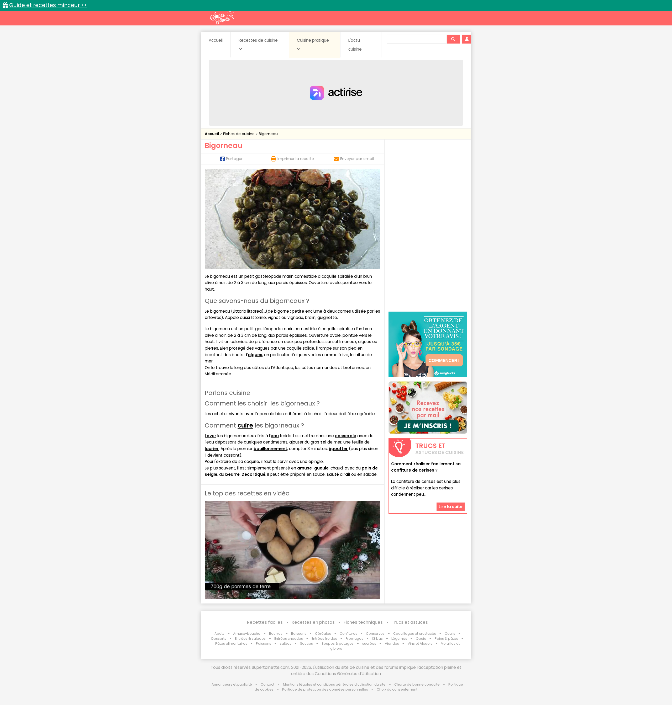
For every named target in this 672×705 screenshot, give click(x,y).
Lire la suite (451, 506)
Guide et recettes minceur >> (48, 5)
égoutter (338, 448)
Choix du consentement (397, 689)
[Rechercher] (453, 39)
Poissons (263, 643)
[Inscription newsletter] (427, 407)
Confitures (348, 633)
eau (275, 436)
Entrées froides (324, 638)
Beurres (275, 633)
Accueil (216, 40)
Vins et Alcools (420, 643)
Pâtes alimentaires (231, 643)
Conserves (375, 633)
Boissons (298, 633)
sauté (333, 474)
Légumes (399, 638)
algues (255, 354)
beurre (232, 474)
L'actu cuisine (355, 45)
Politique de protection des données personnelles (325, 689)
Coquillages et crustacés (414, 633)
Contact (267, 684)
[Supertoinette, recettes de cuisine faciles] (222, 17)
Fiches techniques (363, 622)
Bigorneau (268, 133)
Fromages (354, 638)
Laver (210, 436)
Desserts (218, 638)
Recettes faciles (265, 622)
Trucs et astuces (410, 622)
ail (347, 474)
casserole (345, 436)
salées (285, 643)
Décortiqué (253, 474)
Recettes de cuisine (258, 40)
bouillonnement (270, 448)
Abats (219, 633)
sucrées (369, 643)
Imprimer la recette (295, 158)
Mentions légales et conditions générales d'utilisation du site (334, 684)
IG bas (377, 638)
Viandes (392, 643)
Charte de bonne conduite (417, 684)
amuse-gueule (313, 468)
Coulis (450, 633)
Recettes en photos (313, 622)
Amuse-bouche (246, 633)
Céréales (323, 633)
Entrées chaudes (288, 638)
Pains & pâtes (446, 638)
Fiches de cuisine (239, 133)
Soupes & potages (338, 643)
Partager (234, 158)
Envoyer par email (357, 158)
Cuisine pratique (313, 40)
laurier (212, 448)
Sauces (306, 643)
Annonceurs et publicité (232, 684)
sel (323, 442)
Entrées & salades (250, 638)
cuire (245, 425)
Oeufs (421, 638)
